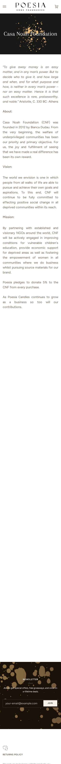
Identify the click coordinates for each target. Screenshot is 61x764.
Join (50, 703)
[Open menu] (8, 6)
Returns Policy (13, 754)
